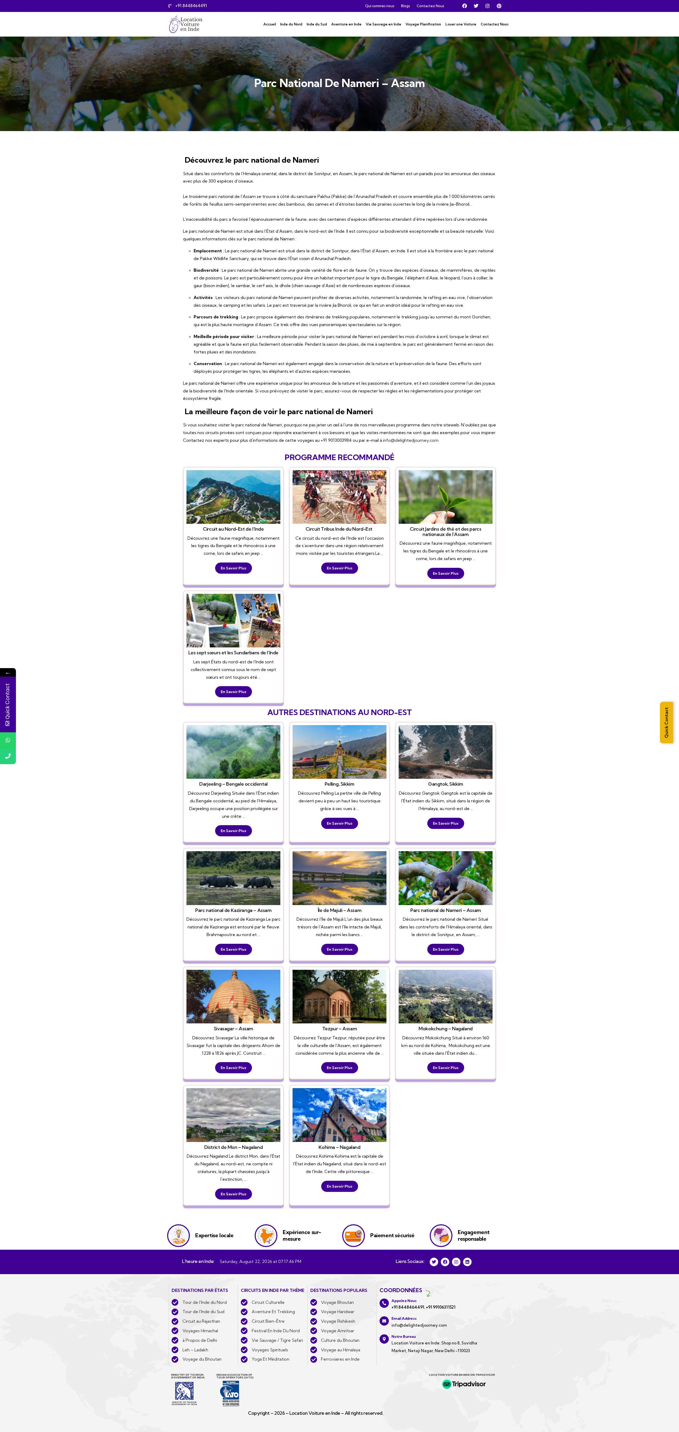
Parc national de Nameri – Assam (445, 910)
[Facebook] (464, 5)
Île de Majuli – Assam (340, 910)
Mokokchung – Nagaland (446, 1029)
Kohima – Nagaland (339, 1147)
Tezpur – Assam (339, 1029)
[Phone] (8, 756)
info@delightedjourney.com (410, 440)
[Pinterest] (499, 5)
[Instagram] (487, 5)
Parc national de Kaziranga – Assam (233, 910)
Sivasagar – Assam (233, 1029)
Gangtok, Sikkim (445, 784)
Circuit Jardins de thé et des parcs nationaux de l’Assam (445, 531)
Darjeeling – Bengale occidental (233, 784)
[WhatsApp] (8, 740)
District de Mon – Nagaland (233, 1147)
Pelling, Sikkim (339, 784)
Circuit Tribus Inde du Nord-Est (339, 529)
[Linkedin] (467, 1262)
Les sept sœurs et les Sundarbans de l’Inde (233, 653)
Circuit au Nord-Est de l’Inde (233, 529)
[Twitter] (476, 5)
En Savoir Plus (233, 568)
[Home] (185, 24)
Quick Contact (666, 722)
